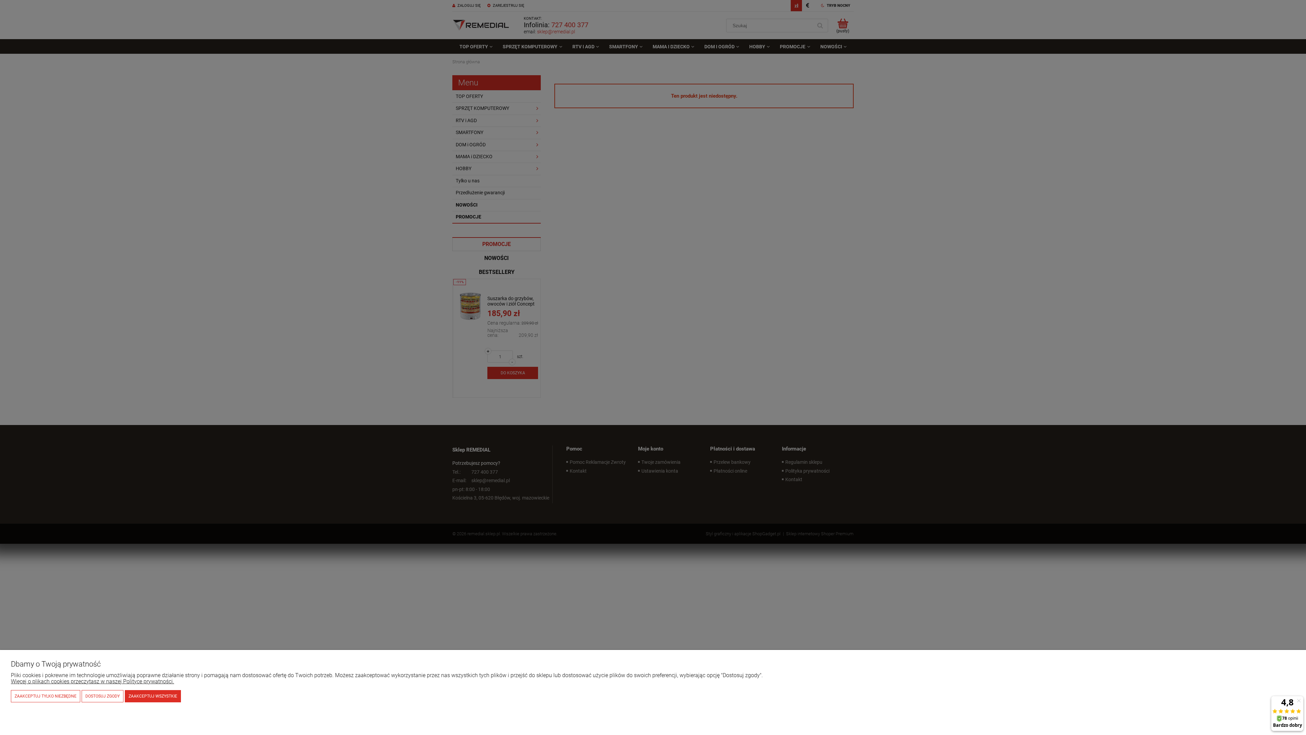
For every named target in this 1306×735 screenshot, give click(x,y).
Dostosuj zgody (102, 696)
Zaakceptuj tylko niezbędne (46, 696)
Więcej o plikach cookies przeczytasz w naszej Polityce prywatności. (92, 681)
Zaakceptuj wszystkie (153, 696)
